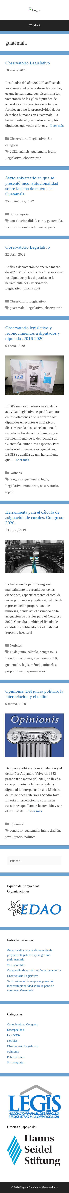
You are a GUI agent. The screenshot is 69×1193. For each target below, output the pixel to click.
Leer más (57, 125)
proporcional (14, 671)
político (30, 837)
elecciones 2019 (45, 658)
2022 (13, 151)
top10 (9, 492)
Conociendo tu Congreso (22, 1024)
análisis (24, 151)
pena (51, 227)
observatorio (32, 158)
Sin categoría (19, 214)
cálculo (33, 652)
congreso (16, 479)
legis (51, 151)
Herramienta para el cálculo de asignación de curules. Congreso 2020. (34, 517)
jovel (9, 837)
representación (36, 671)
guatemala (38, 151)
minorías (49, 665)
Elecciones (24, 658)
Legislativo (13, 158)
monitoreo (30, 486)
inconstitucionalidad (20, 227)
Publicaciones (16, 1057)
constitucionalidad (23, 221)
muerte (41, 227)
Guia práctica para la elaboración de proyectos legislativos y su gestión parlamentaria (29, 955)
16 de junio (18, 652)
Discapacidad (15, 1029)
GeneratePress (50, 1187)
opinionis (16, 824)
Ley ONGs (13, 1035)
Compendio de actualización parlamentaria (34, 970)
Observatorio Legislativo (27, 62)
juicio (18, 837)
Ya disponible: (16, 965)
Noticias (16, 473)
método (36, 665)
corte (41, 221)
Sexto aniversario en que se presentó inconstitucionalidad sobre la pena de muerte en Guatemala (30, 986)
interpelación (50, 830)
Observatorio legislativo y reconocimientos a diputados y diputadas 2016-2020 (32, 333)
